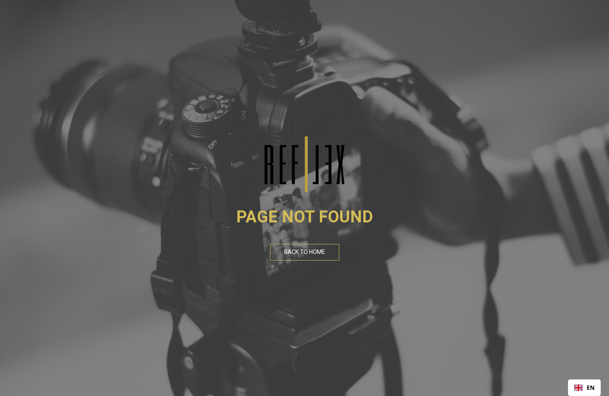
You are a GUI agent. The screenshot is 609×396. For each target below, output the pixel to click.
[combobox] (584, 387)
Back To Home (304, 252)
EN (590, 387)
